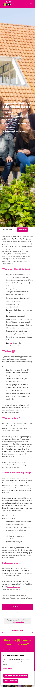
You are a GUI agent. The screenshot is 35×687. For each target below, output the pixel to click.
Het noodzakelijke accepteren (16, 675)
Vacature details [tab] (8, 229)
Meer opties (7, 668)
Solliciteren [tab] (22, 229)
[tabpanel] (17, 434)
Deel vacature (17, 630)
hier (11, 343)
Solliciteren (17, 607)
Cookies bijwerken (17, 622)
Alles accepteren (11, 680)
